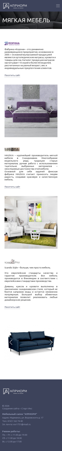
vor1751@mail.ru (22, 424)
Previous (11, 111)
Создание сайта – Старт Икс (17, 408)
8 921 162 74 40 (15, 421)
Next (51, 111)
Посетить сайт (12, 75)
